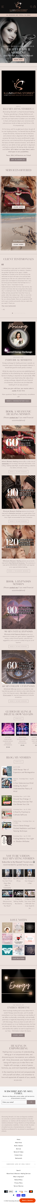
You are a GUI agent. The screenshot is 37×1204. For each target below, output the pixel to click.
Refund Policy (18, 1180)
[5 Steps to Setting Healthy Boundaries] (18, 893)
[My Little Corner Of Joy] (18, 873)
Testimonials (18, 1158)
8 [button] (23, 313)
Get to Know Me (18, 159)
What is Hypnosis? (18, 1177)
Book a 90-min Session (18, 521)
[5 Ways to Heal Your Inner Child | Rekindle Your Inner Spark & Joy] (29, 893)
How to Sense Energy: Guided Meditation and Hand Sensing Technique (24, 828)
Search (18, 1170)
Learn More (18, 1035)
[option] (18, 15)
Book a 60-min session (18, 471)
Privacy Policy (19, 1183)
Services (18, 1149)
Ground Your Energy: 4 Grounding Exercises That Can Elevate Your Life (22, 802)
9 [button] (24, 313)
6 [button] (20, 313)
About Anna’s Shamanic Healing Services (18, 1173)
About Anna (18, 1142)
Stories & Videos (18, 1152)
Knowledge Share (23, 779)
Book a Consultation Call (18, 401)
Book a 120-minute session (18, 571)
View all (18, 718)
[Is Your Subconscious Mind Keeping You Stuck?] (7, 893)
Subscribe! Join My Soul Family (18, 1164)
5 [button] (18, 313)
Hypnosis (15, 779)
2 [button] (14, 313)
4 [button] (17, 313)
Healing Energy (17, 821)
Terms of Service (18, 1186)
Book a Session (18, 1146)
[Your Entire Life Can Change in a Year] (29, 873)
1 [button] (12, 313)
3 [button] (15, 313)
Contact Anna (18, 1155)
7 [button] (21, 313)
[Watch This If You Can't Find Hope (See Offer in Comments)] (7, 873)
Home (18, 1139)
